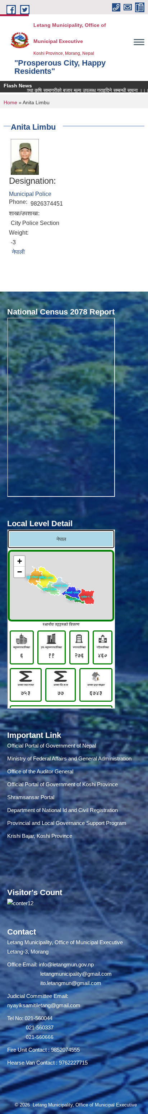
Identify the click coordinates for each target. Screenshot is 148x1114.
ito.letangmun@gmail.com (70, 983)
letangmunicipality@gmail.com (76, 974)
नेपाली (18, 252)
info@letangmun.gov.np (66, 964)
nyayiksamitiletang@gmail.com (43, 1005)
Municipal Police (30, 194)
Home (10, 102)
